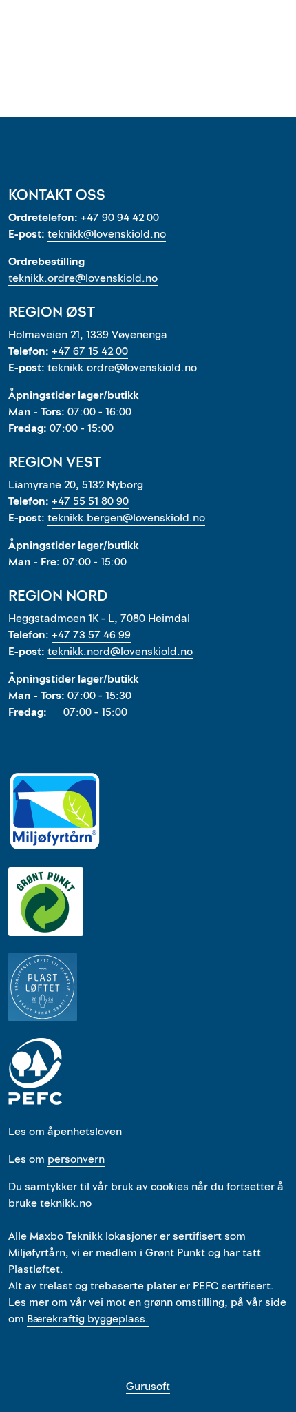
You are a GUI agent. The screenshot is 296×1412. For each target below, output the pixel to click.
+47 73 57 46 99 (91, 635)
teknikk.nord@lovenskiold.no (120, 651)
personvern (76, 1159)
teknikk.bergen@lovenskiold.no (126, 518)
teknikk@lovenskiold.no (106, 234)
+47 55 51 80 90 (90, 501)
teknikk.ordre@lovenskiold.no (83, 278)
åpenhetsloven (84, 1131)
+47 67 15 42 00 (90, 351)
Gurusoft (148, 1386)
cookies (170, 1186)
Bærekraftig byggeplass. (88, 1319)
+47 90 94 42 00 (120, 217)
